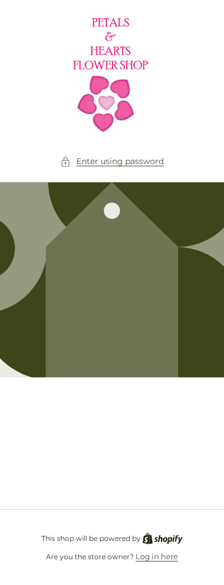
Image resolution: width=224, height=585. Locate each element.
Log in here (157, 556)
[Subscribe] (190, 472)
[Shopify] (162, 538)
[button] (112, 161)
